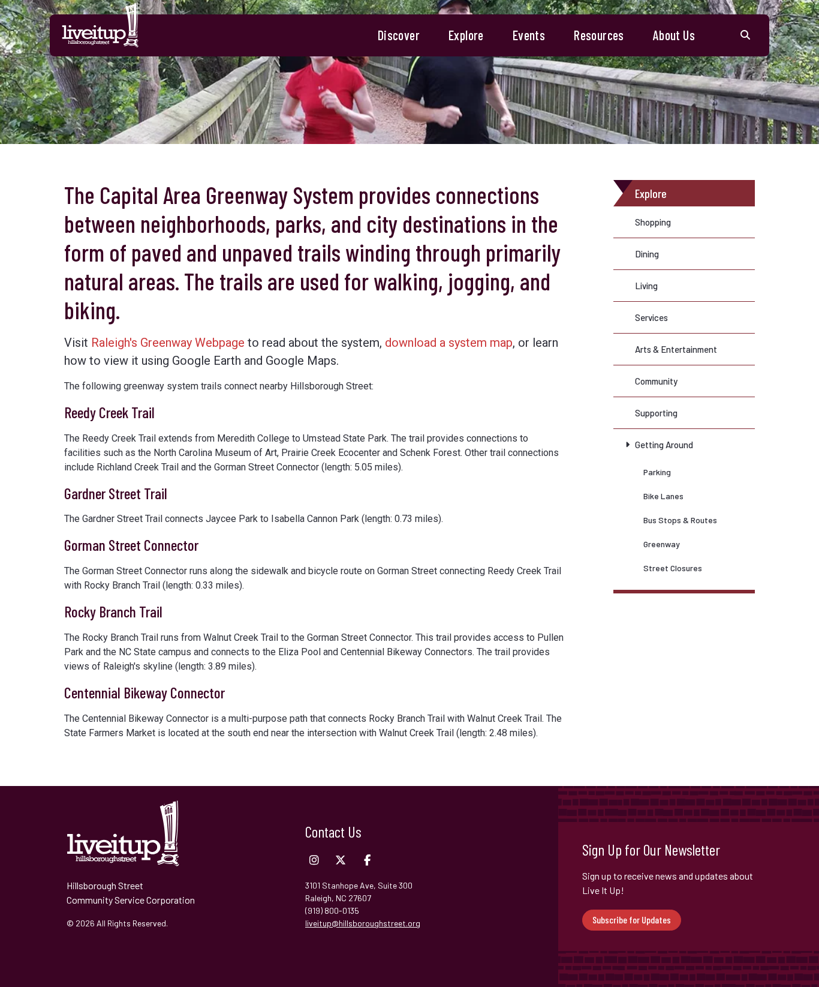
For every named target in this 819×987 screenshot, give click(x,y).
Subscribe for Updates (631, 919)
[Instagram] (314, 860)
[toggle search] (745, 35)
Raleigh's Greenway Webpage (168, 342)
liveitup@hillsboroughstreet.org (362, 923)
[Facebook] (367, 860)
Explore (466, 35)
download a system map (449, 342)
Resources (599, 35)
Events (529, 35)
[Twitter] (341, 860)
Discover (399, 35)
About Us (674, 35)
